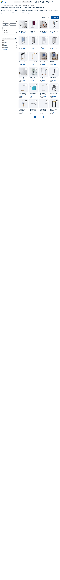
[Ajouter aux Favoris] (26, 21)
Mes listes (43, 2)
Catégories (18, 1)
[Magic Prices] (6, 2)
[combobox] (45, 18)
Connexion (55, 1)
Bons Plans (36, 2)
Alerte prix (48, 2)
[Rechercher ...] (27, 2)
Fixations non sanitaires (8, 5)
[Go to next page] (42, 117)
